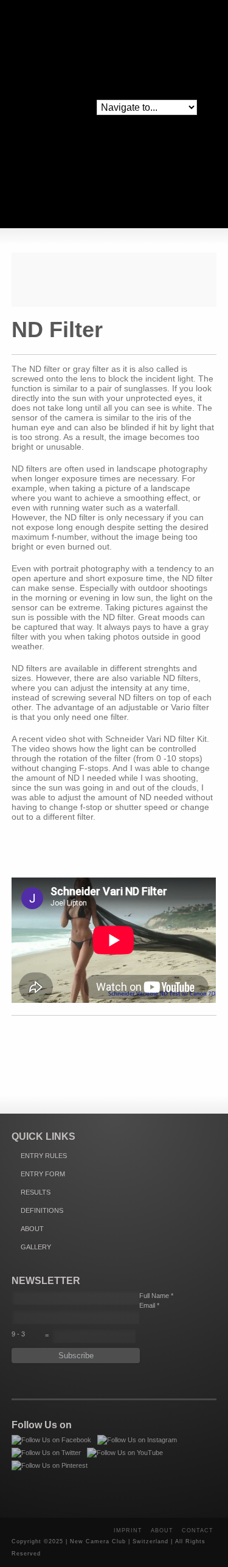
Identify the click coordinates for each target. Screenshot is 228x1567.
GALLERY (36, 1247)
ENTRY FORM (43, 1174)
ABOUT (32, 1228)
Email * (149, 1305)
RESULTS (35, 1192)
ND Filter (57, 329)
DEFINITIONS (42, 1210)
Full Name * (156, 1295)
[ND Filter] (114, 280)
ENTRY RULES (44, 1155)
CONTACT (197, 1530)
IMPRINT (128, 1530)
